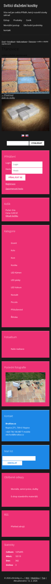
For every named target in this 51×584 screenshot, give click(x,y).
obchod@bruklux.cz (15, 434)
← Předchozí (7, 95)
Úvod (4, 41)
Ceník (28, 20)
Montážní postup (11, 25)
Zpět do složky (8, 97)
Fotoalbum (11, 41)
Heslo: (8, 169)
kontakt (7, 30)
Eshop (6, 20)
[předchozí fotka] (5, 76)
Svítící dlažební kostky (21, 5)
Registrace (10, 183)
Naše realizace (22, 41)
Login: (8, 163)
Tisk (43, 578)
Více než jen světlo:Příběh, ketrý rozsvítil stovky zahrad (25, 14)
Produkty (17, 20)
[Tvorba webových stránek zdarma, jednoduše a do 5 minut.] (23, 578)
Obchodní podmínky (33, 25)
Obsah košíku (12, 216)
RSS (27, 578)
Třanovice (32, 41)
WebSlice (35, 578)
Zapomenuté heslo (14, 188)
